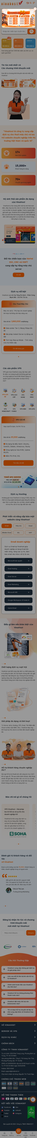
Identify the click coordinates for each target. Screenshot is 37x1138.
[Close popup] (35, 8)
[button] (17, 25)
